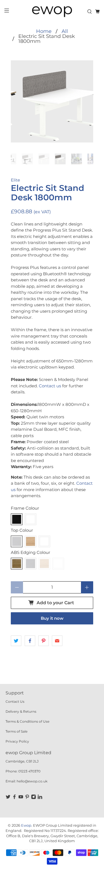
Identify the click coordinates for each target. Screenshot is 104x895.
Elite (15, 180)
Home (44, 31)
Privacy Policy (17, 741)
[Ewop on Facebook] (14, 798)
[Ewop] (52, 11)
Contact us (50, 385)
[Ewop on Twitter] (8, 798)
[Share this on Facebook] (30, 640)
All (65, 31)
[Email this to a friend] (57, 640)
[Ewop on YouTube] (20, 798)
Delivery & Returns (21, 711)
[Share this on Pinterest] (43, 640)
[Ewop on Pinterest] (27, 798)
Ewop (26, 825)
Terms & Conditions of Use (27, 721)
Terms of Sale (16, 731)
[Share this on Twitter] (16, 640)
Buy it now (52, 618)
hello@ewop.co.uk (32, 781)
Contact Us (15, 701)
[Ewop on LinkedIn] (39, 798)
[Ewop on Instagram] (33, 798)
